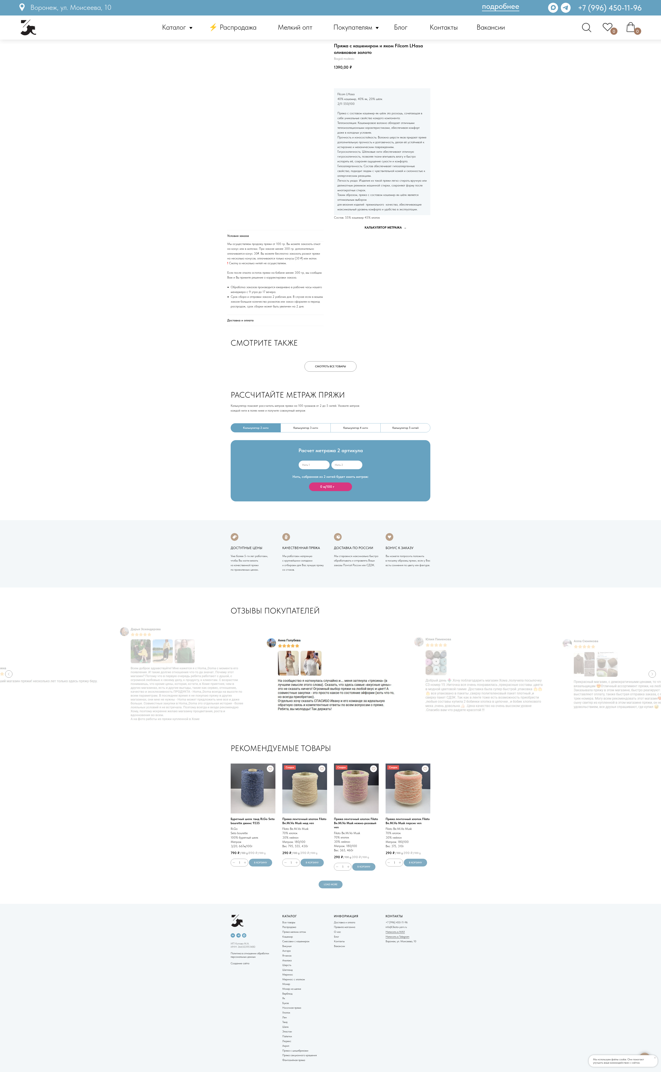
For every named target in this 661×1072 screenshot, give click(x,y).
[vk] (233, 935)
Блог (401, 27)
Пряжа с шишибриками (295, 1050)
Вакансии (490, 27)
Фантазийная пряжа (293, 1060)
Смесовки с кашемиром (295, 941)
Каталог (174, 27)
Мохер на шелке (291, 988)
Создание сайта (240, 963)
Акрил (285, 1045)
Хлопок (286, 1012)
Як (283, 998)
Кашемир (287, 936)
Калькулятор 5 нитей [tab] (405, 427)
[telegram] (238, 935)
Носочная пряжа (291, 1007)
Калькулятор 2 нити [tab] (256, 427)
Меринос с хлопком (293, 979)
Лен (284, 1017)
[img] (566, 8)
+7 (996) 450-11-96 (610, 7)
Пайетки (287, 1036)
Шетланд (287, 969)
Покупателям (352, 27)
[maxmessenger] (244, 935)
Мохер (286, 984)
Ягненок (287, 955)
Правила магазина (344, 927)
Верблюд (287, 993)
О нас (337, 931)
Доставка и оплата (344, 922)
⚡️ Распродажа (232, 27)
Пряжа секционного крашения (299, 1055)
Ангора (286, 950)
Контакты (444, 27)
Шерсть (286, 965)
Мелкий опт (295, 27)
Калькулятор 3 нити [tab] (305, 427)
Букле (285, 1003)
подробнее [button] (500, 6)
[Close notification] (655, 1057)
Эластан (287, 1031)
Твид (284, 1022)
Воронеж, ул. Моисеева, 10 (71, 7)
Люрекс (286, 1041)
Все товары (288, 922)
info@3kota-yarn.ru (396, 927)
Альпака (287, 960)
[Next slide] (652, 674)
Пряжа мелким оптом (294, 931)
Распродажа (289, 927)
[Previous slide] (8, 674)
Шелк (285, 1026)
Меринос (287, 974)
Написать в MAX (395, 931)
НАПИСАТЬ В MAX (379, 78)
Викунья (286, 946)
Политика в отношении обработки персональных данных (250, 955)
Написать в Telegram (397, 936)
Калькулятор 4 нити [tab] (355, 427)
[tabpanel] (330, 476)
